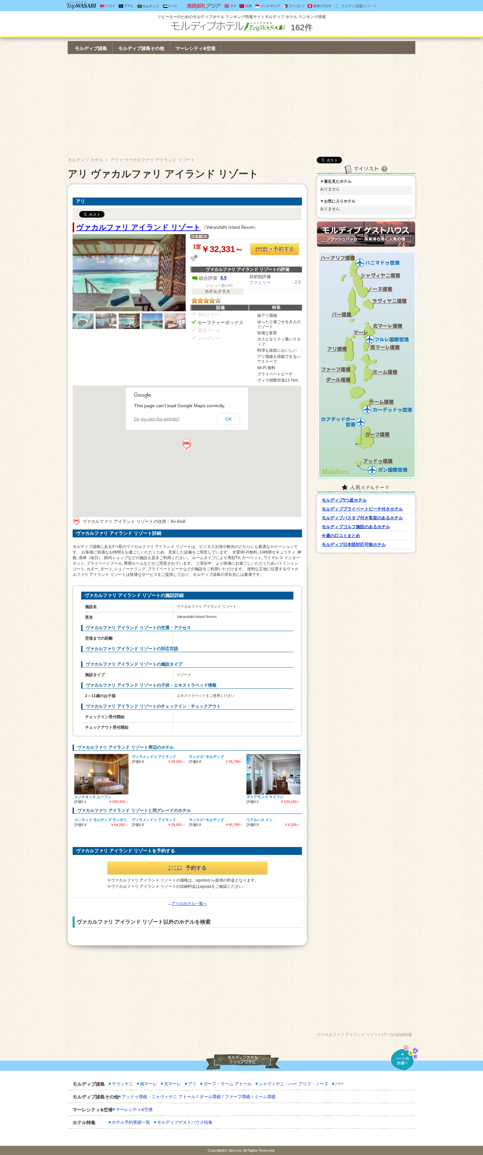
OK (228, 419)
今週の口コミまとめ (341, 535)
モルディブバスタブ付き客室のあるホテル (362, 517)
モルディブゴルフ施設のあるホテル (356, 526)
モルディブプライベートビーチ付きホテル (362, 509)
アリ (114, 159)
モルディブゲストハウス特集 (185, 1122)
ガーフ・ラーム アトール (227, 1083)
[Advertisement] (241, 105)
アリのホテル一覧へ (189, 903)
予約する (196, 868)
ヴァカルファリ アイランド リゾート (138, 227)
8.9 (223, 277)
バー (339, 1083)
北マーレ (172, 1083)
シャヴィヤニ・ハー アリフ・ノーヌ (293, 1083)
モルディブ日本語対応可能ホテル (354, 544)
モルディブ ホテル (85, 159)
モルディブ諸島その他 (141, 48)
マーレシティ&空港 (195, 48)
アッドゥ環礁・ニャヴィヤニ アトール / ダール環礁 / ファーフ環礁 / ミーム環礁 (199, 1096)
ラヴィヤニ (122, 1083)
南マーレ (148, 1083)
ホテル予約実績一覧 (131, 1122)
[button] (187, 444)
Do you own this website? (157, 419)
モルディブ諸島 (91, 48)
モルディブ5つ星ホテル (344, 500)
